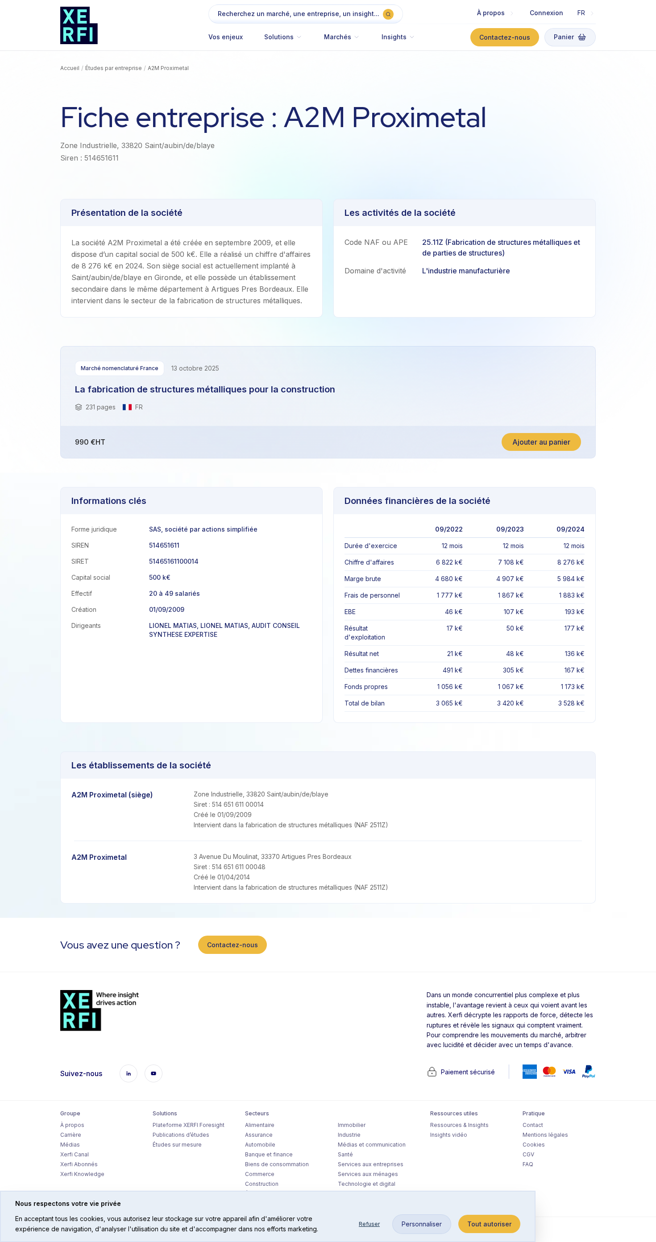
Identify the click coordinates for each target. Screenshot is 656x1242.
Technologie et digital (366, 1183)
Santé (345, 1154)
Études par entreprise (113, 68)
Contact (533, 1125)
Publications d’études (181, 1134)
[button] (283, 41)
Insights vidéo (448, 1134)
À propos (72, 1125)
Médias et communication (372, 1144)
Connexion (546, 13)
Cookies (534, 1144)
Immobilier (351, 1125)
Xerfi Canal (74, 1154)
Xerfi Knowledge (82, 1174)
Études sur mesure (177, 1144)
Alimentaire (259, 1125)
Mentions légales (545, 1134)
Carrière (70, 1134)
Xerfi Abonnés (79, 1164)
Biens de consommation (277, 1164)
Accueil (69, 68)
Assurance (259, 1134)
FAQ (528, 1164)
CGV (528, 1154)
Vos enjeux (225, 37)
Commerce (259, 1174)
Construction (261, 1183)
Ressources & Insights (459, 1125)
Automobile (260, 1144)
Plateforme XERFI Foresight (188, 1125)
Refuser (369, 1224)
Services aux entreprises (370, 1164)
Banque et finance (269, 1154)
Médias (70, 1144)
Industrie (349, 1134)
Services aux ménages (368, 1174)
